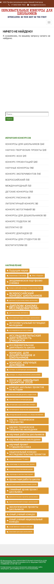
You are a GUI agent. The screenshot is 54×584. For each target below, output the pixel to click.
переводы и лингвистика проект (21, 474)
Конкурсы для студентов (21, 239)
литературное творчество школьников (23, 409)
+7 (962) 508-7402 (18, 5)
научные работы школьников (26, 434)
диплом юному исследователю (23, 307)
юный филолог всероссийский (20, 527)
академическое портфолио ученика (25, 281)
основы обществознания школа (21, 469)
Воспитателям (14, 245)
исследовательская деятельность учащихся (25, 337)
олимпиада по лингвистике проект (22, 464)
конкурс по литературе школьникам (22, 370)
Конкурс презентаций (19, 162)
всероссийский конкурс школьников (25, 294)
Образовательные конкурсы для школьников (27, 11)
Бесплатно (12, 227)
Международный (16, 185)
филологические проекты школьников (23, 497)
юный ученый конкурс (22, 514)
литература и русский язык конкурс (22, 404)
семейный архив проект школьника (23, 490)
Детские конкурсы (17, 191)
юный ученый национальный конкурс (25, 520)
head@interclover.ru (38, 5)
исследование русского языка (20, 330)
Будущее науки (18, 270)
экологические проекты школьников (23, 508)
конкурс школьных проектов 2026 (24, 381)
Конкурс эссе (13, 156)
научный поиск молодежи (24, 439)
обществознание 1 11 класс (19, 459)
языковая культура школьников (20, 532)
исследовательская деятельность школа (22, 346)
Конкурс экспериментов (20, 174)
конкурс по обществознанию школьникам (24, 375)
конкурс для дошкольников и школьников (22, 355)
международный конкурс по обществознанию (26, 414)
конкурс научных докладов (23, 363)
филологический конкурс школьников (23, 502)
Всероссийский (15, 179)
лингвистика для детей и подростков (22, 394)
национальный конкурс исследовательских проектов (27, 453)
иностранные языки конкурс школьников (24, 318)
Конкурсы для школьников (22, 144)
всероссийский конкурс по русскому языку (25, 288)
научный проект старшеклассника (20, 445)
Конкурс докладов (17, 233)
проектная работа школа (24, 479)
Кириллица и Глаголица (17, 275)
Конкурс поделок (16, 221)
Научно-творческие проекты (23, 150)
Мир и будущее (37, 275)
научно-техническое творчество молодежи (23, 428)
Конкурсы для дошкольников (24, 215)
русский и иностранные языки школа (22, 484)
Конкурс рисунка (16, 197)
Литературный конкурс (20, 203)
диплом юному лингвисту (18, 313)
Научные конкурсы (17, 168)
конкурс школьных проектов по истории (26, 388)
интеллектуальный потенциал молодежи (27, 324)
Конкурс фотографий (18, 209)
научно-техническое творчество (21, 421)
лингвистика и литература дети (20, 399)
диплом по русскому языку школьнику (23, 300)
